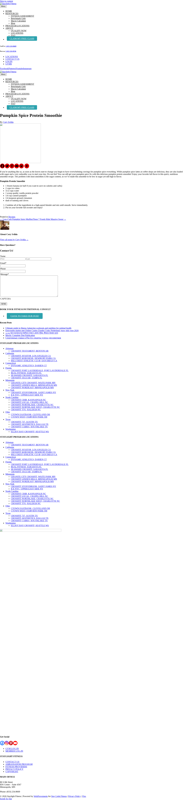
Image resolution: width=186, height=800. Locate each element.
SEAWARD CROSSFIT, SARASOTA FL (29, 375)
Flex (84, 796)
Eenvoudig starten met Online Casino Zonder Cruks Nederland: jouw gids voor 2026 (42, 330)
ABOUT (9, 28)
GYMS (8, 64)
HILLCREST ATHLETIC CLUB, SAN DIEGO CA (34, 361)
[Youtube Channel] (15, 743)
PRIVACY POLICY (14, 769)
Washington (10, 429)
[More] (27, 166)
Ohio (7, 412)
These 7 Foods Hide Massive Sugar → (49, 219)
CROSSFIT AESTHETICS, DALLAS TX (29, 424)
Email (3, 263)
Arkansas (9, 348)
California (9, 353)
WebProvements (41, 796)
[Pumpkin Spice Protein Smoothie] (20, 162)
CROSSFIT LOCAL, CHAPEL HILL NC (29, 402)
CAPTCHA (5, 299)
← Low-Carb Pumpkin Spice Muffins (16, 219)
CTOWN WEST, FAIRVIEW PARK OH (29, 417)
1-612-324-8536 (11, 51)
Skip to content (6, 1)
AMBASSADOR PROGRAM (19, 764)
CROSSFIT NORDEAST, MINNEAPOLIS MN (32, 387)
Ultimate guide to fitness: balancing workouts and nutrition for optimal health (38, 328)
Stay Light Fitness (59, 796)
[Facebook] (2, 166)
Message (4, 274)
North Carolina (11, 397)
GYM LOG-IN (12, 748)
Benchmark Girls (18, 18)
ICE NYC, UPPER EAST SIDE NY (27, 395)
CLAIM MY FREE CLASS (22, 38)
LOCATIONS (17, 33)
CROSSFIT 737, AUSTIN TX (24, 422)
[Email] (16, 166)
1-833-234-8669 (11, 46)
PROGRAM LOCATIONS (17, 26)
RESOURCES (11, 13)
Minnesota (9, 380)
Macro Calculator (18, 21)
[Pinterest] (12, 166)
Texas (7, 419)
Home (8, 11)
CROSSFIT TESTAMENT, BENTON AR (29, 351)
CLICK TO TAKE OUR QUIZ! (24, 316)
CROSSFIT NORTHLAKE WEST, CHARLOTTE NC (35, 407)
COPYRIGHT (11, 771)
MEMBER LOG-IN (14, 751)
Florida (8, 368)
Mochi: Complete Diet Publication (20, 335)
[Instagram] (6, 743)
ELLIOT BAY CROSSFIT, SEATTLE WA (30, 431)
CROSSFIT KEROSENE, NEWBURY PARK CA (33, 358)
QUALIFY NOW (18, 30)
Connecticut (10, 363)
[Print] (21, 166)
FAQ (13, 35)
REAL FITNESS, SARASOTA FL (26, 373)
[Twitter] (7, 166)
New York (9, 390)
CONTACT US (12, 59)
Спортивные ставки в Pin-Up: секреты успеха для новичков (33, 338)
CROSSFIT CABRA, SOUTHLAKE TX (29, 427)
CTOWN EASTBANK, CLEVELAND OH (30, 414)
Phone (3, 269)
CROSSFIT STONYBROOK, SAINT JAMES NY (33, 392)
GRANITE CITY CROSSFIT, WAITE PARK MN (33, 383)
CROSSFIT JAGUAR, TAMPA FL (26, 378)
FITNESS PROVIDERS (16, 766)
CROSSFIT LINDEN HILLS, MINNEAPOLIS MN (34, 385)
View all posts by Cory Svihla (14, 239)
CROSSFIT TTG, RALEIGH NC (26, 409)
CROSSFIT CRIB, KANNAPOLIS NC (28, 400)
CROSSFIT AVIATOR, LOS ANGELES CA (31, 356)
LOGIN (8, 61)
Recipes (11, 217)
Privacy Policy (74, 796)
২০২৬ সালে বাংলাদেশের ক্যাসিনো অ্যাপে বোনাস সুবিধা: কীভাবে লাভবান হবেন (31, 333)
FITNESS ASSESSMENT (22, 16)
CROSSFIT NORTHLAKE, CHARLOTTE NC (32, 405)
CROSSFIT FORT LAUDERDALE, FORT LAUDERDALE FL (39, 370)
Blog (13, 23)
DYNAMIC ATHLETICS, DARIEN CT (29, 365)
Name (2, 256)
